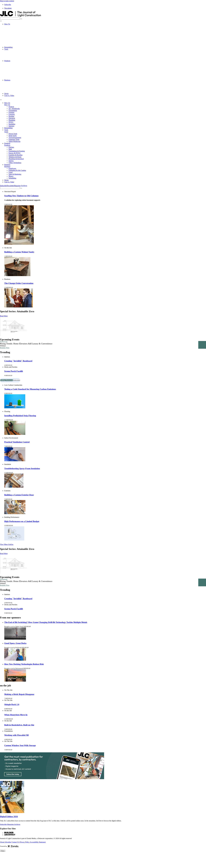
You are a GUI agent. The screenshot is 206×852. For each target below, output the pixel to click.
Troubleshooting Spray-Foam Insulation (22, 468)
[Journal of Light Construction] (20, 16)
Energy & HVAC (14, 68)
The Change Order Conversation (18, 283)
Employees (12, 82)
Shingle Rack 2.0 (11, 704)
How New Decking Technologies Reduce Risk (24, 664)
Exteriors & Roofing (15, 70)
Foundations (13, 30)
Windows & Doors (15, 72)
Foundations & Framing (17, 66)
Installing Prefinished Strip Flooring (20, 415)
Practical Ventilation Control (17, 442)
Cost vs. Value (9, 95)
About (2, 842)
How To (7, 24)
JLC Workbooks (14, 28)
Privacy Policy (25, 842)
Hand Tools (13, 53)
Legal (10, 86)
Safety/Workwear (14, 59)
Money (11, 90)
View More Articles (6, 544)
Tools (6, 49)
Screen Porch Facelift (13, 371)
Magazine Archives (20, 186)
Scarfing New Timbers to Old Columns (21, 196)
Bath (10, 65)
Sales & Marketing (15, 88)
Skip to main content (7, 1)
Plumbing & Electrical (16, 74)
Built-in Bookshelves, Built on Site (19, 725)
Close (2, 851)
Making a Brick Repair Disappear (19, 694)
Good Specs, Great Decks (15, 643)
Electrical (12, 38)
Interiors (11, 45)
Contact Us (15, 842)
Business (7, 80)
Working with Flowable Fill (16, 735)
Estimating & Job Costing (17, 84)
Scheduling (12, 92)
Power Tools (13, 51)
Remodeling (8, 47)
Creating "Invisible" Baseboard (18, 361)
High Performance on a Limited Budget (21, 521)
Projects (11, 26)
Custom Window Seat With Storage (20, 745)
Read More (4, 316)
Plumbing (12, 39)
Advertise (8, 842)
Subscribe (7, 4)
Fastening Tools (14, 57)
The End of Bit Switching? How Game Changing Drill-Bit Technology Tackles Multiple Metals (45, 622)
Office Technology (15, 78)
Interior (11, 76)
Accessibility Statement (38, 842)
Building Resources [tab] (6, 380)
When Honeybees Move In (15, 715)
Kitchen (11, 63)
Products (7, 61)
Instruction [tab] (16, 380)
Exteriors (12, 34)
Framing (11, 32)
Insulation (12, 43)
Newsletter (8, 8)
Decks (6, 93)
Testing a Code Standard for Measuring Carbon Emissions (30, 389)
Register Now (4, 348)
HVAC (11, 41)
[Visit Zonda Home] (9, 847)
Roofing (11, 36)
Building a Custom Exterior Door (19, 495)
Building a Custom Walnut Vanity (19, 252)
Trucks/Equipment (15, 55)
